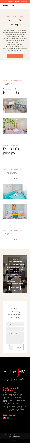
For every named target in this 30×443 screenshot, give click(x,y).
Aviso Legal (7, 435)
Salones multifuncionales (15, 260)
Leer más (15, 288)
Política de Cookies (18, 435)
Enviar (19, 347)
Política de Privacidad (14, 436)
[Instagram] (4, 418)
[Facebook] (8, 418)
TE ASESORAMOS (15, 56)
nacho (9, 264)
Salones (22, 264)
